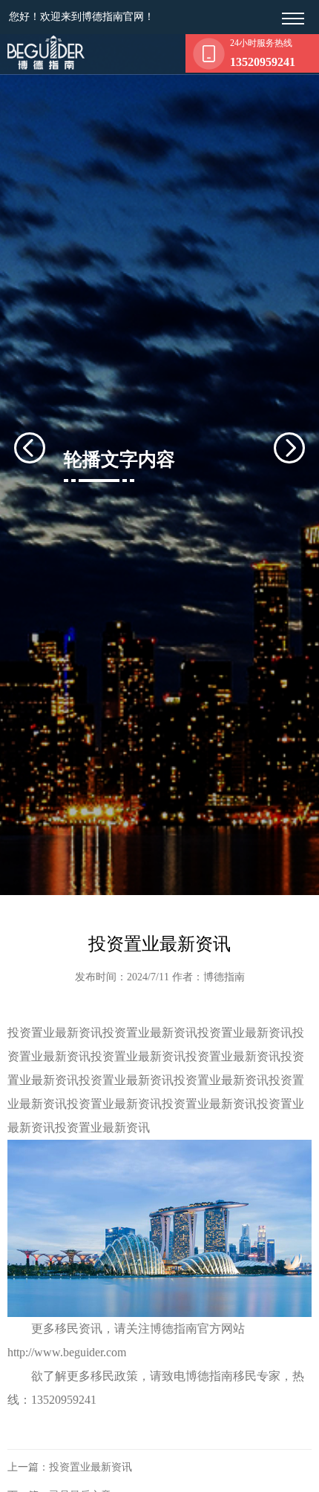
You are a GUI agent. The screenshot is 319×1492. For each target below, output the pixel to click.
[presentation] (47, 447)
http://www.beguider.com (66, 1352)
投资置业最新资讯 (90, 1467)
